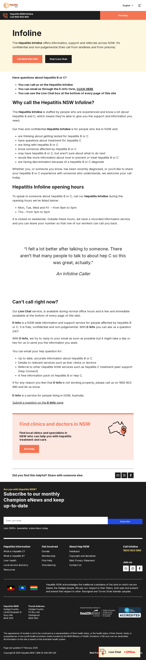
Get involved (50, 546)
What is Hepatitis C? (14, 551)
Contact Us (75, 565)
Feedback (74, 551)
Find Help (123, 15)
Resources (9, 569)
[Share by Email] (118, 475)
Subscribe (125, 521)
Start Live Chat (58, 59)
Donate (46, 551)
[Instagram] (133, 568)
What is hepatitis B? (14, 555)
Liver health (10, 560)
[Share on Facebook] (131, 475)
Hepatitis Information (17, 546)
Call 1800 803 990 (27, 59)
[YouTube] (126, 568)
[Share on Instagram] (124, 475)
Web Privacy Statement (82, 560)
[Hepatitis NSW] (11, 5)
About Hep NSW (79, 546)
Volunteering (48, 565)
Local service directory (16, 565)
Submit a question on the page (37, 402)
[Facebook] (139, 568)
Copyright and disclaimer (82, 555)
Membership (48, 555)
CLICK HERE (85, 89)
